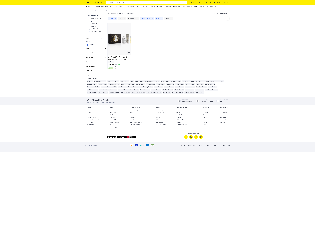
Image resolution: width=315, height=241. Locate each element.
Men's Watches (113, 119)
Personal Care (159, 122)
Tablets (89, 112)
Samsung (205, 112)
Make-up (158, 115)
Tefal (204, 119)
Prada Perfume (189, 89)
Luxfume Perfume (145, 89)
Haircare (158, 117)
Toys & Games (180, 127)
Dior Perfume (200, 84)
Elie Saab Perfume (189, 92)
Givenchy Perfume (148, 87)
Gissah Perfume (137, 87)
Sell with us (200, 145)
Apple (204, 110)
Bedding (132, 112)
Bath (131, 115)
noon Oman (223, 119)
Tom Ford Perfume (103, 92)
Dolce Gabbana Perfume (93, 87)
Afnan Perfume (139, 81)
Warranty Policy (191, 145)
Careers (183, 145)
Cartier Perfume (140, 84)
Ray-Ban (205, 117)
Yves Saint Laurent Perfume (154, 92)
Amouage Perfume (176, 81)
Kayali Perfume (103, 89)
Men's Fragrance (160, 112)
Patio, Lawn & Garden (135, 124)
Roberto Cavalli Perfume (211, 89)
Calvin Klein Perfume (114, 84)
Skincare (158, 119)
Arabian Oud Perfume (113, 81)
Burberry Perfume (92, 84)
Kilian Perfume (112, 89)
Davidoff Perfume (190, 84)
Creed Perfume (180, 84)
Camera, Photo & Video (93, 119)
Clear (102, 13)
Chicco (204, 124)
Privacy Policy (226, 145)
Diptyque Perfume (210, 84)
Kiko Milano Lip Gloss (177, 92)
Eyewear (111, 124)
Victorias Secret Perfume (138, 92)
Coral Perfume (170, 84)
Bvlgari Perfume (103, 84)
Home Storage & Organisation (137, 127)
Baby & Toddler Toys (181, 124)
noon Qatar (223, 122)
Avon (132, 81)
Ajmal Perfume (165, 81)
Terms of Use (208, 145)
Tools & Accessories (161, 124)
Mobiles (89, 110)
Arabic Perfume (125, 81)
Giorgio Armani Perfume (125, 87)
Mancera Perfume (156, 89)
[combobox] (148, 2)
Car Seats (178, 112)
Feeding (178, 117)
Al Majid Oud (97, 81)
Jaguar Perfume (213, 87)
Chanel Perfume (150, 84)
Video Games (90, 127)
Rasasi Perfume (199, 89)
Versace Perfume (125, 92)
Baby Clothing (180, 115)
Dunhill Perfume (106, 87)
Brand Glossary (224, 110)
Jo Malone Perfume (92, 89)
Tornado (205, 127)
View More (89, 95)
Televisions (90, 122)
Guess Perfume (179, 87)
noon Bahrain (223, 117)
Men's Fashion (113, 112)
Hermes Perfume (189, 87)
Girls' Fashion (112, 115)
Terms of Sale (217, 145)
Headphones (90, 124)
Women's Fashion (113, 110)
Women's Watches (114, 122)
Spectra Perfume (91, 92)
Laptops (89, 115)
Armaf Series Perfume (188, 81)
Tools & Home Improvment (136, 122)
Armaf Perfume (200, 81)
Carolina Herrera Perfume (127, 84)
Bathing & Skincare (181, 119)
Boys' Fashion (112, 117)
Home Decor (133, 117)
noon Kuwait (223, 115)
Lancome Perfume (133, 89)
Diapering (178, 122)
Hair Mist (114, 87)
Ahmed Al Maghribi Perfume (152, 81)
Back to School (223, 112)
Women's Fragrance (161, 110)
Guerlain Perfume (168, 87)
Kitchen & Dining (134, 110)
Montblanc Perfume (168, 89)
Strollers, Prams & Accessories (184, 110)
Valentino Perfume (114, 92)
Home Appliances (91, 117)
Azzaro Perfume (210, 81)
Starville (205, 122)
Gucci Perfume (159, 87)
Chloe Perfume (160, 84)
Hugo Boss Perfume (201, 87)
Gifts (104, 81)
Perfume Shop (199, 92)
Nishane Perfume (179, 89)
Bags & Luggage (113, 127)
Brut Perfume (219, 81)
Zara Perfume (166, 92)
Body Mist (89, 81)
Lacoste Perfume (122, 89)
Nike (204, 115)
